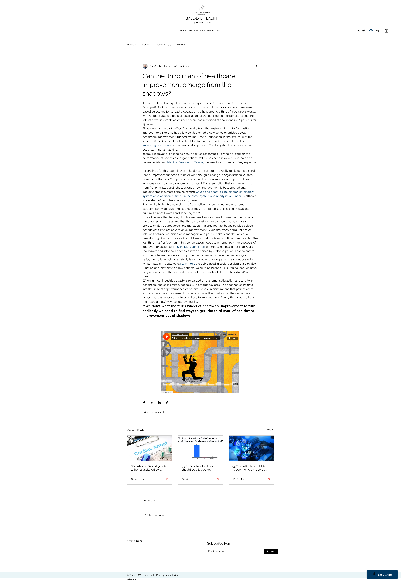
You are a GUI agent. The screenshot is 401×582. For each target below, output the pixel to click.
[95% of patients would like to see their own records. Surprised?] (251, 448)
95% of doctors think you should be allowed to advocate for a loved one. (199, 468)
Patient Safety (163, 44)
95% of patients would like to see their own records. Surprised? (249, 468)
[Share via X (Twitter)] (151, 402)
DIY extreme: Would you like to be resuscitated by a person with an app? (149, 468)
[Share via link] (167, 402)
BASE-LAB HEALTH (201, 18)
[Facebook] (358, 30)
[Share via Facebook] (144, 402)
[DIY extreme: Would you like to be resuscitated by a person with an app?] (149, 448)
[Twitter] (363, 30)
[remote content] (200, 362)
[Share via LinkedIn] (159, 402)
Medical (146, 44)
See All (270, 429)
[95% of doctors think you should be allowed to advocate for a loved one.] (200, 448)
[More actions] (256, 66)
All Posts (131, 44)
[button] (386, 30)
